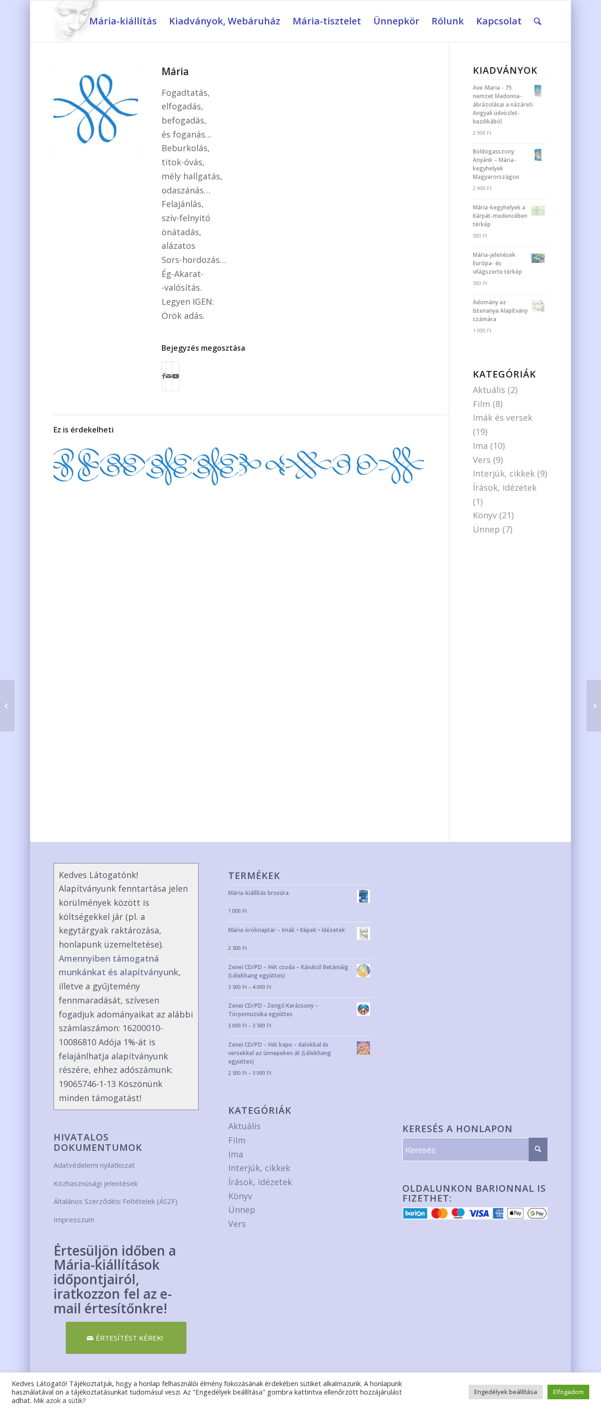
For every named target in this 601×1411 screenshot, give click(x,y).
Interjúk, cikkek (504, 473)
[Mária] (96, 110)
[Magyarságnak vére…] (122, 466)
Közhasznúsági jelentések (96, 1183)
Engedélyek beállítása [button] (505, 1392)
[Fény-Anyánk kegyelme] (355, 466)
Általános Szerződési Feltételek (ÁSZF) (115, 1201)
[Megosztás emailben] (169, 376)
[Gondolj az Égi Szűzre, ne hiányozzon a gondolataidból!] (308, 466)
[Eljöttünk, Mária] (76, 466)
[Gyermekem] (215, 466)
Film (481, 403)
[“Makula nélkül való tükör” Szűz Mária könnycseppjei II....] (593, 706)
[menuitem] (123, 21)
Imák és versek (502, 417)
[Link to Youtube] (175, 376)
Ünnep (486, 529)
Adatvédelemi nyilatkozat (94, 1165)
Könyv (485, 515)
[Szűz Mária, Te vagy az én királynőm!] (169, 466)
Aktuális (489, 389)
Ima (480, 445)
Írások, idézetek (505, 487)
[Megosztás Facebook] (163, 376)
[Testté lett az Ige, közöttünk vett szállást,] (401, 466)
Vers (482, 459)
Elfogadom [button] (568, 1392)
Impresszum (74, 1219)
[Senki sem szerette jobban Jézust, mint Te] (262, 466)
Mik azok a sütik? (59, 1400)
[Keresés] (537, 21)
